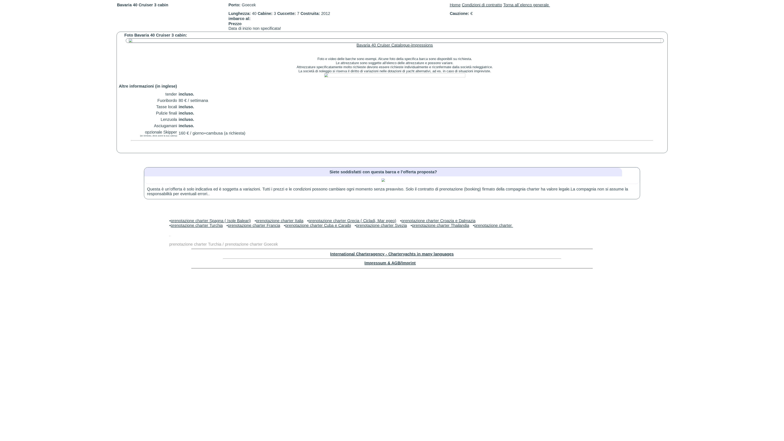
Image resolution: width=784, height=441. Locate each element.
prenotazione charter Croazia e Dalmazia (438, 220)
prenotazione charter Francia (254, 225)
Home (455, 5)
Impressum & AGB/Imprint (390, 263)
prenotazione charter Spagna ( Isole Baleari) (211, 220)
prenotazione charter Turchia (197, 225)
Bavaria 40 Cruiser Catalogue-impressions (394, 45)
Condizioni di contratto (482, 5)
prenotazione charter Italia (279, 220)
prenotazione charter (493, 225)
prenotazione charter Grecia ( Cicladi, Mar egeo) (352, 220)
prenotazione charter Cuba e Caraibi (318, 225)
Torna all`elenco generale (526, 5)
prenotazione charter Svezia (381, 225)
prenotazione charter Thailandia (440, 225)
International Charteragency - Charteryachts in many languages (392, 254)
